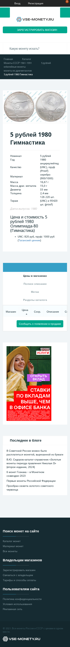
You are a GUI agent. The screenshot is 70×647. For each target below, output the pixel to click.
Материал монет (13, 546)
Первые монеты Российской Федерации (31, 480)
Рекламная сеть (12, 609)
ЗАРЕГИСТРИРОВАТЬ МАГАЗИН (37, 29)
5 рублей (46, 63)
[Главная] (4, 3)
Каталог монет (12, 541)
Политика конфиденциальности (22, 599)
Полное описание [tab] (35, 283)
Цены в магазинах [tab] (35, 275)
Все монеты (10, 551)
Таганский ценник (29, 240)
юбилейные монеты (15, 66)
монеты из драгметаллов (18, 70)
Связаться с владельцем (18, 575)
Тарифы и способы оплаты (19, 580)
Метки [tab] (35, 291)
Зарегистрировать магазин (19, 570)
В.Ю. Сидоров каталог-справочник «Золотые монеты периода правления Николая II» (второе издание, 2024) (34, 463)
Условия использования (17, 604)
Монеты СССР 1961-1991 (18, 63)
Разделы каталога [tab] (35, 299)
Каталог (26, 59)
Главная (8, 59)
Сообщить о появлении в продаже (40, 323)
